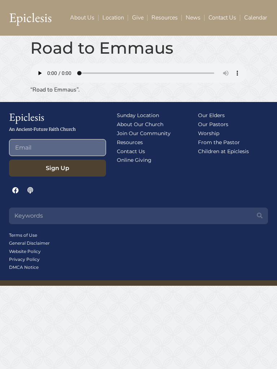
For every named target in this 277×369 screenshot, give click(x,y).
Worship (208, 133)
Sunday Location (138, 115)
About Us (82, 18)
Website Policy (25, 251)
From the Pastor (219, 142)
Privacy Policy (24, 259)
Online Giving (134, 160)
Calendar (255, 18)
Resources (164, 18)
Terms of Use (23, 235)
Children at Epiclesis (223, 151)
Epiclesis (30, 17)
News (193, 18)
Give (138, 18)
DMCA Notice (24, 267)
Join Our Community (144, 133)
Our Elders (211, 115)
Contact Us (222, 18)
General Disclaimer (29, 243)
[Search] (259, 216)
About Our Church (140, 124)
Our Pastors (213, 124)
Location (113, 18)
